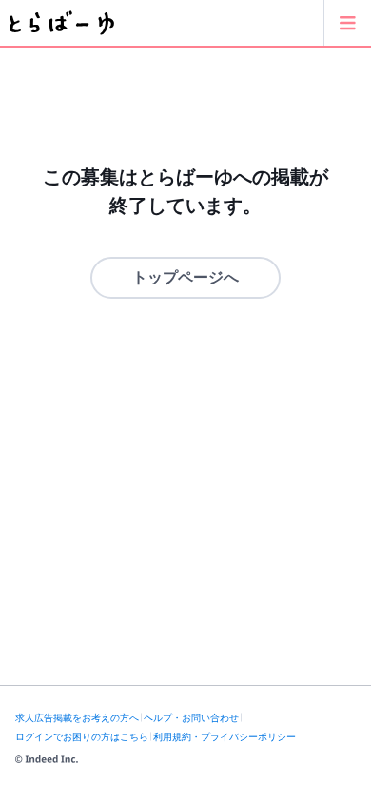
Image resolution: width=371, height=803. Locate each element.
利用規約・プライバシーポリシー (224, 737)
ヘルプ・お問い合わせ (191, 718)
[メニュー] (347, 23)
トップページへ (185, 277)
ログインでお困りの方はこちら (81, 737)
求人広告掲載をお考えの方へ (77, 718)
